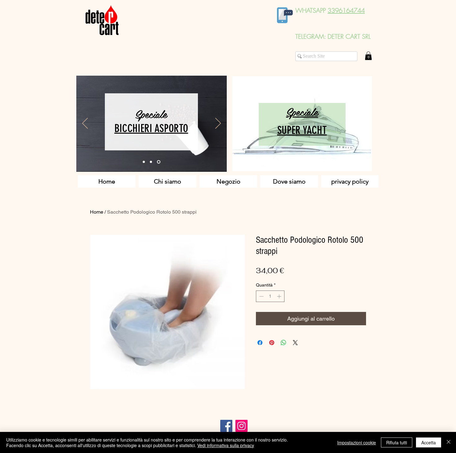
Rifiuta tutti (396, 442)
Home (96, 212)
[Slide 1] (144, 162)
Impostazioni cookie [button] (356, 442)
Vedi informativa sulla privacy (225, 445)
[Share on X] (295, 342)
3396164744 (346, 10)
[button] (368, 55)
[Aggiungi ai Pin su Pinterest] (271, 342)
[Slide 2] (151, 162)
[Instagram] (241, 426)
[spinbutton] (270, 296)
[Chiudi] (448, 442)
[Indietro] (85, 124)
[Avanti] (218, 124)
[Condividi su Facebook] (260, 342)
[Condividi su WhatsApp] (283, 342)
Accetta (428, 442)
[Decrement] (261, 296)
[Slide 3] (158, 162)
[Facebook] (226, 426)
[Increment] (280, 296)
